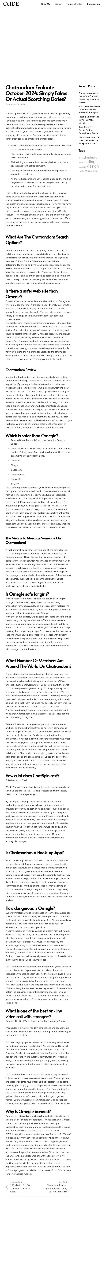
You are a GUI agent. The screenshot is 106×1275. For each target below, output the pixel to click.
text (87, 170)
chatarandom (25, 268)
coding (89, 161)
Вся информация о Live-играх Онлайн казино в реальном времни (88, 98)
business (91, 157)
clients (80, 162)
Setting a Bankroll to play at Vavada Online (88, 119)
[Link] (11, 4)
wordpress (93, 171)
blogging (81, 158)
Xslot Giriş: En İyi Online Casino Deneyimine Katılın (88, 130)
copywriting (82, 167)
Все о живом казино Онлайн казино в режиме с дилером (89, 109)
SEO (83, 171)
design (93, 166)
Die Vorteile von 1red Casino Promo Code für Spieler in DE (89, 140)
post (79, 171)
